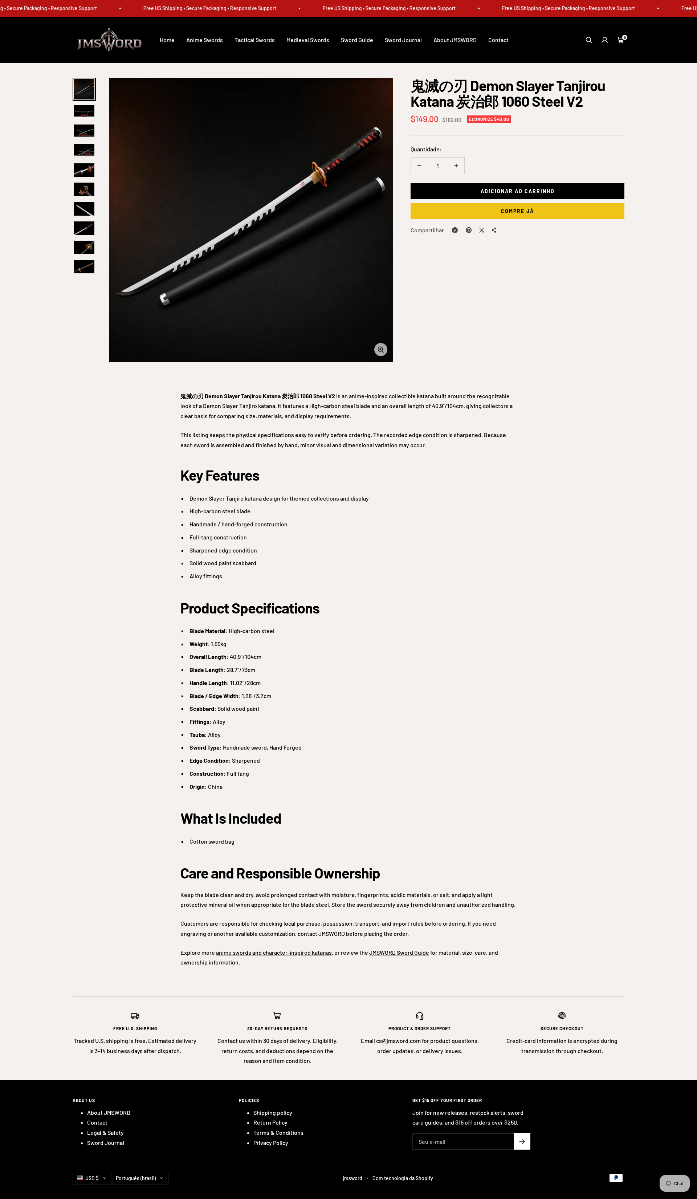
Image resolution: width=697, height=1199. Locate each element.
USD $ (92, 1178)
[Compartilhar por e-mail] (494, 230)
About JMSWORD (455, 39)
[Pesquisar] (588, 40)
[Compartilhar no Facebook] (454, 230)
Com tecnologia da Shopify (402, 1178)
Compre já (517, 211)
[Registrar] (522, 1141)
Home (167, 39)
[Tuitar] (482, 230)
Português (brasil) (136, 1178)
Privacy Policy (270, 1142)
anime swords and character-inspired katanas (274, 952)
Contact (498, 39)
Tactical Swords (255, 39)
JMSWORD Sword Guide (399, 952)
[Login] (604, 40)
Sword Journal (403, 39)
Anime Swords (204, 39)
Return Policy (270, 1122)
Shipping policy (272, 1112)
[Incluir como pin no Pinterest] (468, 230)
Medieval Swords (307, 39)
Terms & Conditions (278, 1132)
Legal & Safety (105, 1132)
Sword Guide (357, 39)
